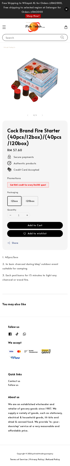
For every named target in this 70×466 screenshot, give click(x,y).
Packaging (12, 192)
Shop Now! (33, 15)
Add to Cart (35, 225)
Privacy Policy (36, 459)
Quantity (11, 209)
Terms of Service (19, 459)
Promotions (14, 178)
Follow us (13, 384)
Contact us (14, 381)
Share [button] (15, 242)
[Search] (62, 37)
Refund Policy (53, 459)
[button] (4, 27)
